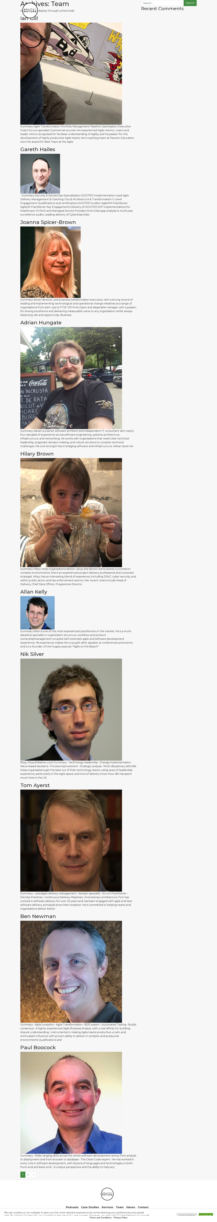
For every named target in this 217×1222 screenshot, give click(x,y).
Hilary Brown (37, 454)
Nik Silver (32, 654)
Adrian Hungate (40, 322)
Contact (190, 10)
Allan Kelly (33, 592)
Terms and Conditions (101, 1217)
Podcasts (124, 10)
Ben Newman (38, 916)
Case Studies (141, 10)
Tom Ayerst (35, 785)
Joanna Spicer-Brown (48, 222)
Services (157, 10)
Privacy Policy (120, 1217)
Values (179, 10)
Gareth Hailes (37, 149)
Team (168, 10)
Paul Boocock (38, 1047)
